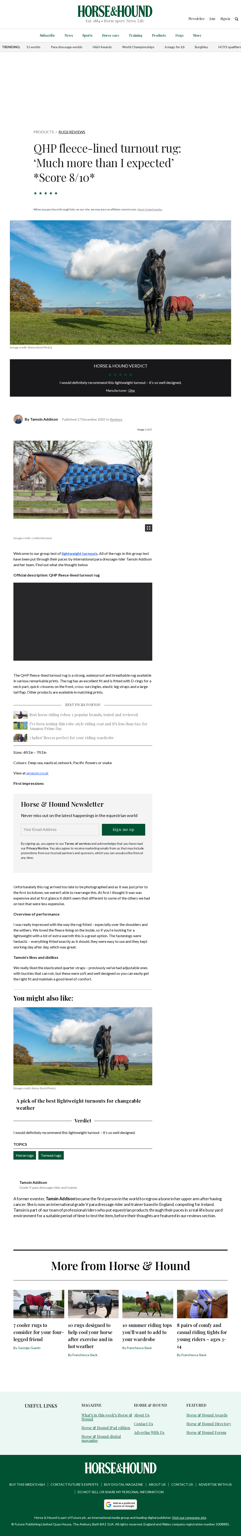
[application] (82, 622)
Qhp (131, 390)
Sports (87, 35)
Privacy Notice (37, 848)
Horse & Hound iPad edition (105, 1427)
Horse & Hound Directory (208, 1423)
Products (159, 35)
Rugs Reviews (72, 132)
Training (135, 35)
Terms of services (77, 843)
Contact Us (143, 1423)
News (68, 35)
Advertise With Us (149, 1432)
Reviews (116, 419)
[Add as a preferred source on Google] (120, 1504)
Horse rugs (25, 1155)
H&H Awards (102, 47)
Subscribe (47, 35)
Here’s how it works (149, 209)
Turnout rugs (51, 1155)
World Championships (138, 47)
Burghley (201, 47)
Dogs (179, 35)
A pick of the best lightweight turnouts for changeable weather (78, 1104)
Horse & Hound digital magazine (101, 1438)
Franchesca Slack (84, 1355)
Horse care (110, 35)
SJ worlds (33, 47)
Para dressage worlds (66, 47)
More (197, 35)
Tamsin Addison (44, 419)
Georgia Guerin (29, 1348)
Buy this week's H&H (27, 1484)
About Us (141, 1415)
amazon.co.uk (37, 773)
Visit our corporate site (189, 1518)
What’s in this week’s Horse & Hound (106, 1417)
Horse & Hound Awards (206, 1415)
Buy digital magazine (123, 1484)
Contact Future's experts (74, 1484)
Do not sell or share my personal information (121, 1492)
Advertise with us (215, 1484)
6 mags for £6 (175, 47)
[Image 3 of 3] (142, 479)
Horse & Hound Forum (206, 1432)
